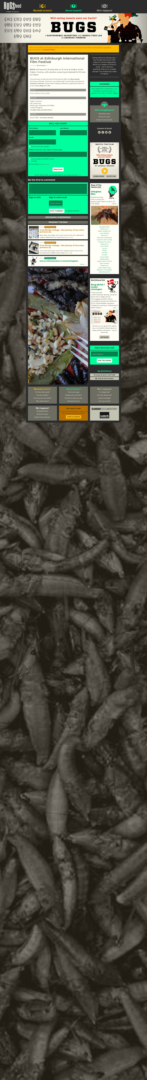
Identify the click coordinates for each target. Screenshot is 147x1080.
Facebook (45, 164)
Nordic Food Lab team (104, 120)
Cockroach (104, 246)
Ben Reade (75, 79)
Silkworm (104, 235)
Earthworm (104, 229)
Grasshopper (104, 259)
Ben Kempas (41, 65)
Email (31, 137)
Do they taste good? (42, 392)
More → (83, 264)
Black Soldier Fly (104, 231)
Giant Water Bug (104, 268)
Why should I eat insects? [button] (42, 10)
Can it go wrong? (104, 401)
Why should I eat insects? (42, 389)
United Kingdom (50, 227)
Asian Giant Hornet (104, 261)
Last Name (64, 128)
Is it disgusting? (104, 392)
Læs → (115, 308)
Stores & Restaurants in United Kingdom (59, 261)
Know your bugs (73, 392)
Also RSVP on (40, 164)
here (79, 175)
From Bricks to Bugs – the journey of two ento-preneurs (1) (62, 246)
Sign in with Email (105, 378)
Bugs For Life (45, 86)
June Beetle (104, 233)
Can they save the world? (42, 398)
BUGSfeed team (104, 114)
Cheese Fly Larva (104, 242)
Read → (115, 204)
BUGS (32, 69)
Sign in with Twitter (105, 375)
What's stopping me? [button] (104, 10)
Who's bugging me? (42, 408)
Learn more (98, 176)
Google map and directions (41, 110)
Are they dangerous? (104, 395)
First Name (33, 128)
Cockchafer (104, 257)
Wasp (104, 250)
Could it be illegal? (104, 398)
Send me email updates (40, 147)
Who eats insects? (42, 401)
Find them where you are (73, 398)
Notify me (111, 176)
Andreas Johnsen (37, 83)
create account (73, 211)
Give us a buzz (73, 417)
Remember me (57, 207)
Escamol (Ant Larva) (104, 240)
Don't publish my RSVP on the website (42, 160)
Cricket (104, 255)
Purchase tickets (46, 118)
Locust (104, 248)
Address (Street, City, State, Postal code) (45, 150)
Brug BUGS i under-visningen (98, 287)
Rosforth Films (49, 50)
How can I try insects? (73, 389)
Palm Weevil (104, 263)
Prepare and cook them (73, 395)
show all (69, 237)
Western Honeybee (104, 270)
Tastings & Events (73, 401)
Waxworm (104, 244)
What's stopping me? (104, 389)
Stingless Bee (96, 192)
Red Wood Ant (104, 272)
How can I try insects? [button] (74, 10)
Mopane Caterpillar (104, 238)
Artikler (104, 337)
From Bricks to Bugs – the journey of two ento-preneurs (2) (62, 231)
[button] (11, 28)
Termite (104, 253)
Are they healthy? (42, 395)
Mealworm (104, 265)
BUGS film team (104, 117)
